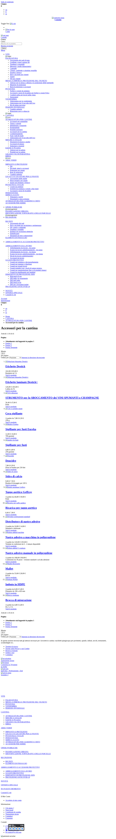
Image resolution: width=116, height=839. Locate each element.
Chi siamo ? (9, 808)
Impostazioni (5, 301)
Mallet (9, 568)
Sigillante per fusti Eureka (20, 429)
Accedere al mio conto (13, 800)
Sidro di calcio (13, 476)
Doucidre (10, 460)
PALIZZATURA (11, 58)
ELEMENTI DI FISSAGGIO (16, 238)
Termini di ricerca (11, 647)
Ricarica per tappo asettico (21, 507)
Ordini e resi (9, 653)
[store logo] (13, 24)
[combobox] (11, 44)
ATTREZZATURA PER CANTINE (18, 119)
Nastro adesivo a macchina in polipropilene (30, 537)
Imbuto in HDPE (15, 584)
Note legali (9, 810)
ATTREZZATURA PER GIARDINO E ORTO (22, 201)
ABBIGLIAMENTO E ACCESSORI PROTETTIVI (24, 242)
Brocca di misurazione (18, 600)
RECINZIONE (11, 217)
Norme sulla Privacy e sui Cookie (17, 649)
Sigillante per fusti (16, 444)
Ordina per (5, 358)
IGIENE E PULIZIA (13, 148)
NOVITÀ (9, 291)
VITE (7, 54)
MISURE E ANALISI (13, 140)
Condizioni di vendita (13, 812)
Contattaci (9, 655)
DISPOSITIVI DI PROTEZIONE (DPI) (20, 274)
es (6, 14)
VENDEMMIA (11, 99)
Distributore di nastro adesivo (22, 521)
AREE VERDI (10, 160)
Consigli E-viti (10, 295)
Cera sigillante (13, 413)
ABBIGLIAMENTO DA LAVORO (18, 246)
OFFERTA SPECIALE (13, 293)
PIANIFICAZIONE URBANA (16, 211)
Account (4, 299)
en (6, 10)
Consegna (9, 818)
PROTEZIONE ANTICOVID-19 (17, 287)
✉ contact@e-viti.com (13, 832)
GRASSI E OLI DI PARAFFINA (17, 154)
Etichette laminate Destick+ (21, 382)
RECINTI (9, 221)
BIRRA (8, 156)
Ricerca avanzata (7, 46)
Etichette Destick (15, 366)
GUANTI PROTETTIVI (14, 260)
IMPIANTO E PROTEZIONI (16, 164)
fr (6, 12)
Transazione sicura (12, 814)
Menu (3, 50)
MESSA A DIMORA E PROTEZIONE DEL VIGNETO (26, 81)
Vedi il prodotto (11, 375)
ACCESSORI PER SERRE (15, 203)
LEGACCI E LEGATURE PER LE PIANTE (22, 176)
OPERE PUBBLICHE (13, 207)
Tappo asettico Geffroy (18, 492)
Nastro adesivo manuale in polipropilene (28, 552)
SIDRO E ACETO (12, 195)
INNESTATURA (11, 193)
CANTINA (9, 115)
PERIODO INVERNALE (15, 107)
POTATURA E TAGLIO (14, 185)
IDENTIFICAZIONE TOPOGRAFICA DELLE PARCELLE (28, 213)
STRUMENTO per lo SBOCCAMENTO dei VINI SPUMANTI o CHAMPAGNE (52, 397)
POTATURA (10, 89)
